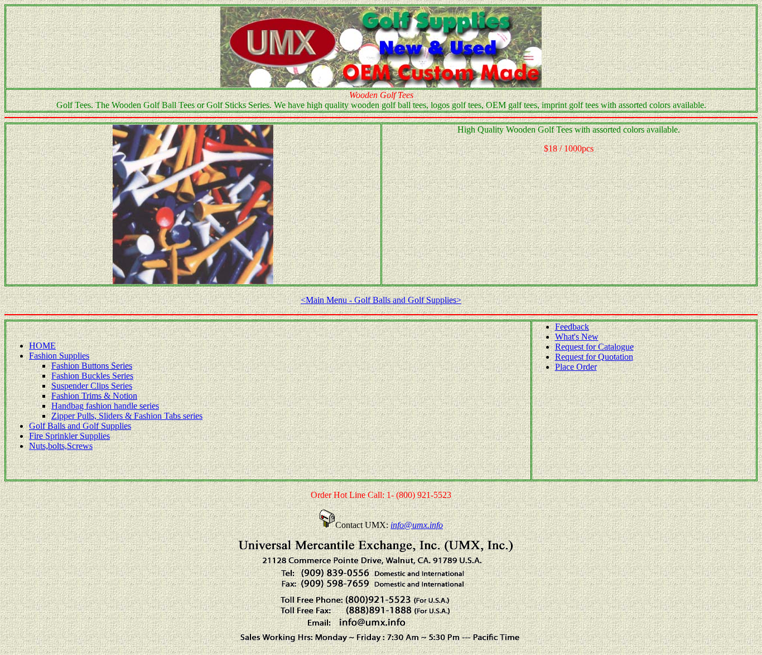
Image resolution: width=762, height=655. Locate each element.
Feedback (572, 326)
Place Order (576, 367)
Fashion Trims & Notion (94, 395)
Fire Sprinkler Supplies (69, 436)
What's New (577, 336)
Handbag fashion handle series (105, 405)
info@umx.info (416, 525)
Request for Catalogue (594, 346)
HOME (42, 345)
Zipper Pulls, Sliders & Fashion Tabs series (126, 416)
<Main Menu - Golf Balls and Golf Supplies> (381, 300)
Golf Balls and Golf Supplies (80, 426)
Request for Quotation (594, 356)
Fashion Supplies (59, 355)
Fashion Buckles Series (92, 375)
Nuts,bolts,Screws (61, 446)
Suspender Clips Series (91, 385)
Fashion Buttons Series (91, 365)
